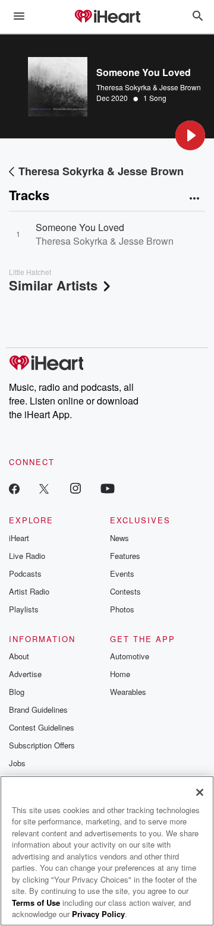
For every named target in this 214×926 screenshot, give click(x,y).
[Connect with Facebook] (14, 488)
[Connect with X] (44, 488)
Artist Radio (29, 591)
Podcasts (25, 573)
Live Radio (27, 555)
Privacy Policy (98, 913)
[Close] (200, 792)
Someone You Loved (80, 227)
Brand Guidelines (38, 709)
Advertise (25, 674)
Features (125, 555)
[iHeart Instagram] (75, 488)
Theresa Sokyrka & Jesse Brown (148, 87)
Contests (125, 591)
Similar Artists (53, 285)
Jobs (17, 763)
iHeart (19, 537)
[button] (190, 135)
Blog (16, 691)
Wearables (128, 691)
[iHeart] (107, 17)
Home (120, 674)
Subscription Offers (42, 745)
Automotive (129, 656)
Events (122, 573)
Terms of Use (36, 902)
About (19, 656)
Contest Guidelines (41, 727)
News (119, 537)
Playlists (24, 609)
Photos (122, 609)
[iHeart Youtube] (107, 488)
